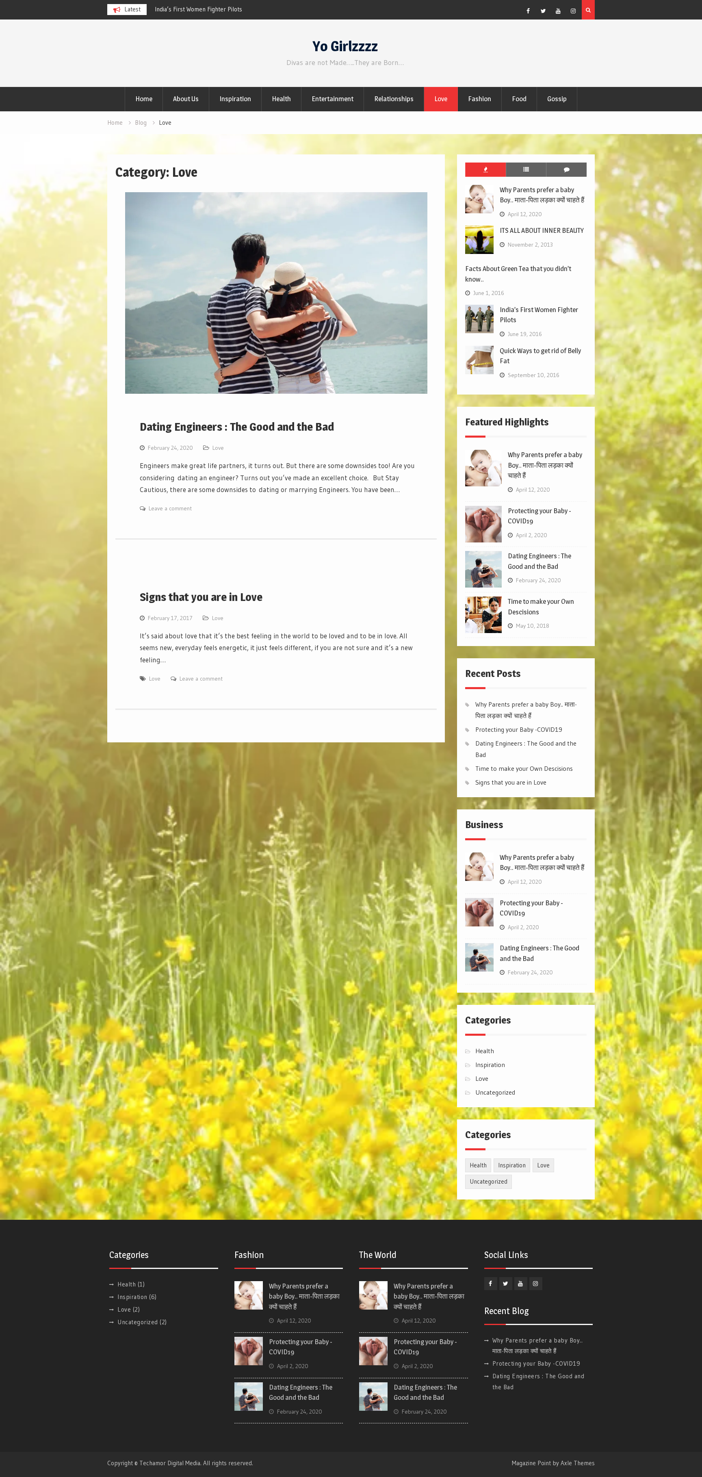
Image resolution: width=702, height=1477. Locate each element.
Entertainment (332, 99)
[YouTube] (558, 10)
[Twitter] (543, 10)
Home (143, 99)
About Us (186, 99)
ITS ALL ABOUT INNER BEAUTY (542, 230)
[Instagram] (573, 10)
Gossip (557, 99)
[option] (228, 9)
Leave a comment (170, 508)
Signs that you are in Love (201, 597)
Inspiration (235, 99)
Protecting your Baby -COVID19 (518, 729)
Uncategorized (495, 1092)
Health (281, 99)
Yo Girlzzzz (345, 46)
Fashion (479, 99)
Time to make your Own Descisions (524, 768)
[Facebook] (528, 10)
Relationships (394, 99)
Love (440, 99)
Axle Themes (578, 1463)
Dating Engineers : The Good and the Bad (237, 427)
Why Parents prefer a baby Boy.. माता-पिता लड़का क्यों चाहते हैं (228, 9)
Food (519, 99)
